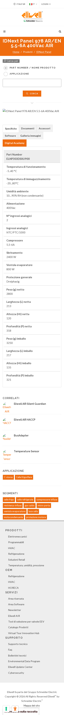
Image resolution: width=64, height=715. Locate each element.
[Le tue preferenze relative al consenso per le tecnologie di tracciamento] (6, 708)
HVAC (11, 548)
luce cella (33, 511)
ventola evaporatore (14, 511)
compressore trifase (46, 499)
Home (16, 51)
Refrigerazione (16, 553)
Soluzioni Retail (16, 559)
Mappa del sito (32, 705)
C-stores (8, 477)
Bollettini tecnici (17, 655)
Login (45, 4)
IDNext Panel (43, 51)
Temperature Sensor (26, 451)
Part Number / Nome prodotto (33, 67)
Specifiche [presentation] (11, 128)
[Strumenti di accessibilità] (15, 708)
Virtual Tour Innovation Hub (23, 633)
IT (33, 4)
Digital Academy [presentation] (14, 142)
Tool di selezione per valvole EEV (26, 621)
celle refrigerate (25, 499)
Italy (19, 4)
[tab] (11, 128)
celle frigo (9, 499)
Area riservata (16, 598)
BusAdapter (21, 435)
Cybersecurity (16, 672)
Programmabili (16, 542)
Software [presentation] (10, 135)
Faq (10, 649)
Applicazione (19, 73)
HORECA (13, 587)
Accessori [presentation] (44, 128)
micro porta (44, 505)
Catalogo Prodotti (18, 627)
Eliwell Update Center (20, 666)
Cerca (33, 93)
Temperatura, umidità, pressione (26, 565)
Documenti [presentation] (27, 128)
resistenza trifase (13, 505)
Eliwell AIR (14, 615)
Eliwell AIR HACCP (24, 419)
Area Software (16, 604)
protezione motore (36, 517)
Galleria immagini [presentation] (30, 135)
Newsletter (14, 609)
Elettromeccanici (17, 536)
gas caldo (29, 505)
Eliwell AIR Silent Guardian (30, 403)
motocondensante (13, 517)
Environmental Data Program (24, 661)
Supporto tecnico (18, 643)
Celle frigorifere (24, 477)
